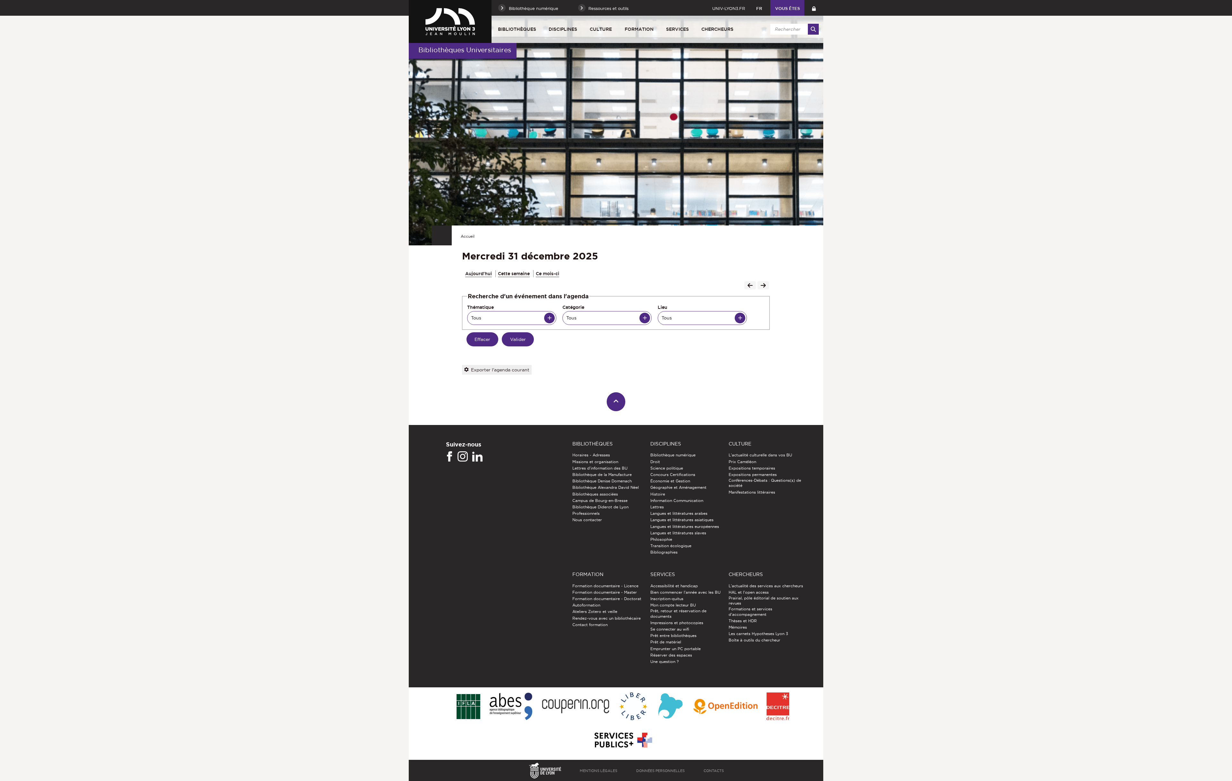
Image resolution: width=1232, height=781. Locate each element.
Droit (655, 462)
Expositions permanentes (753, 474)
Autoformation (586, 605)
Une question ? (664, 661)
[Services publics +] (622, 740)
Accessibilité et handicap (674, 586)
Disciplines (563, 29)
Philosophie (661, 539)
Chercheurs (717, 29)
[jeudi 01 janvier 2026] (763, 286)
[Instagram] (463, 456)
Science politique (666, 468)
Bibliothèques (517, 29)
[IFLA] (468, 706)
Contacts (714, 771)
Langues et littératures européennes (684, 526)
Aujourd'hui (478, 273)
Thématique (480, 307)
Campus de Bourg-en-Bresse (600, 500)
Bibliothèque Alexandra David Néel (605, 487)
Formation (639, 29)
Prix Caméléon (742, 462)
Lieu (662, 307)
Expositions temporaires (752, 468)
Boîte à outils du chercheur (754, 640)
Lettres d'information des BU (600, 468)
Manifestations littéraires (752, 492)
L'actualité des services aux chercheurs (766, 586)
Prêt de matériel (665, 642)
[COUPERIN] (575, 707)
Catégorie (573, 307)
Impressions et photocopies (676, 623)
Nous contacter (587, 520)
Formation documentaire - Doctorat (606, 599)
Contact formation (590, 625)
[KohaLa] (670, 706)
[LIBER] (633, 706)
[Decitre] (777, 706)
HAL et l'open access (749, 592)
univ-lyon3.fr (728, 8)
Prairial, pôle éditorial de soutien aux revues (764, 600)
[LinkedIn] (477, 456)
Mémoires (738, 627)
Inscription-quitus (666, 599)
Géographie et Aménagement (678, 487)
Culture (601, 29)
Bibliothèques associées (595, 494)
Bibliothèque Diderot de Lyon (600, 507)
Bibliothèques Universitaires (464, 50)
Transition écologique (670, 546)
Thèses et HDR (743, 621)
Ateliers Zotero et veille (594, 611)
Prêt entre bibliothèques (673, 635)
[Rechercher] (813, 29)
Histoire (657, 494)
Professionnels (586, 513)
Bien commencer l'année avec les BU (685, 592)
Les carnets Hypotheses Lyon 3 (758, 634)
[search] (793, 29)
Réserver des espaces (671, 655)
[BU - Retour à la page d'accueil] (450, 21)
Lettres (657, 507)
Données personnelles (660, 771)
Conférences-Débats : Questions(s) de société (765, 483)
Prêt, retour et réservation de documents (678, 613)
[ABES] (511, 706)
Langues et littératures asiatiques (682, 520)
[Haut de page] (616, 401)
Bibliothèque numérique (673, 455)
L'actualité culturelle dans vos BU (760, 455)
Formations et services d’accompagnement (750, 611)
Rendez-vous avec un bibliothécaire (606, 618)
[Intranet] (813, 8)
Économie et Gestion (670, 481)
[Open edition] (725, 707)
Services (677, 29)
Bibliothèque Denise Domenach (602, 481)
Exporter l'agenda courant (500, 369)
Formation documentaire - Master (604, 592)
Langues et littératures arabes (678, 513)
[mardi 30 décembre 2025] (750, 286)
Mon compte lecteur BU (673, 605)
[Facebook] (449, 456)
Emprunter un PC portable (675, 649)
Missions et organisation (595, 462)
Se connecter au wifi (669, 629)
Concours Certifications (672, 474)
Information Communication (676, 500)
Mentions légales (598, 771)
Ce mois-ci (547, 273)
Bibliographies (664, 552)
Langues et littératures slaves (678, 533)
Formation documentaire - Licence (605, 586)
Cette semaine (514, 273)
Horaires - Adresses (591, 455)
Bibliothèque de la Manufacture (602, 474)
